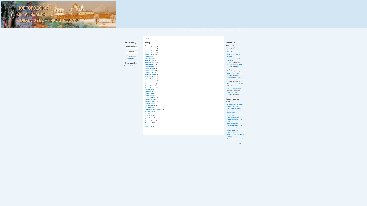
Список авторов (195, 30)
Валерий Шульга (149, 64)
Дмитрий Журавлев (150, 88)
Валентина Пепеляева (151, 62)
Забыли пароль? (129, 58)
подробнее (241, 143)
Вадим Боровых (149, 60)
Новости (205, 30)
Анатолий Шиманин (150, 53)
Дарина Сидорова (150, 84)
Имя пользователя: (132, 46)
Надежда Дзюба (149, 99)
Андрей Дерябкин (150, 54)
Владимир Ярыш (149, 72)
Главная (177, 30)
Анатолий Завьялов (150, 51)
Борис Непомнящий (150, 56)
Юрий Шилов (148, 126)
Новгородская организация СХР (154, 109)
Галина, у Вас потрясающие (235, 88)
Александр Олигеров (151, 49)
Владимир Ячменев (150, 74)
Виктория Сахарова (150, 70)
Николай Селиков (150, 107)
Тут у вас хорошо (231, 69)
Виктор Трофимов (150, 68)
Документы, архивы (228, 30)
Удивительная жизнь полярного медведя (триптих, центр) (235, 119)
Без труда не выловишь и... (234, 108)
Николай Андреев (150, 105)
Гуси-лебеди (230, 115)
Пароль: (132, 51)
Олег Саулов (148, 113)
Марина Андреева (150, 97)
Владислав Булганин (151, 76)
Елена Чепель (149, 95)
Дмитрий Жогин (149, 86)
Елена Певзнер (149, 93)
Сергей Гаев (148, 123)
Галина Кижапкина (150, 80)
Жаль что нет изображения (234, 73)
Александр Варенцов (151, 47)
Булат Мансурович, (232, 92)
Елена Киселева (149, 91)
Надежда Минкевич (150, 101)
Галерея (185, 30)
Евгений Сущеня (149, 89)
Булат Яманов (149, 58)
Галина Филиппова (150, 82)
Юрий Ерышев (149, 125)
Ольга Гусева (148, 117)
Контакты (239, 30)
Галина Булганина (150, 78)
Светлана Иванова (150, 121)
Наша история (215, 30)
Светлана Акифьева (150, 119)
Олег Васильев (149, 111)
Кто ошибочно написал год (234, 64)
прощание (230, 60)
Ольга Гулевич (149, 115)
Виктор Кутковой (149, 66)
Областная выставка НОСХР (235, 83)
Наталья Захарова (150, 103)
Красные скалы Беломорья (234, 128)
